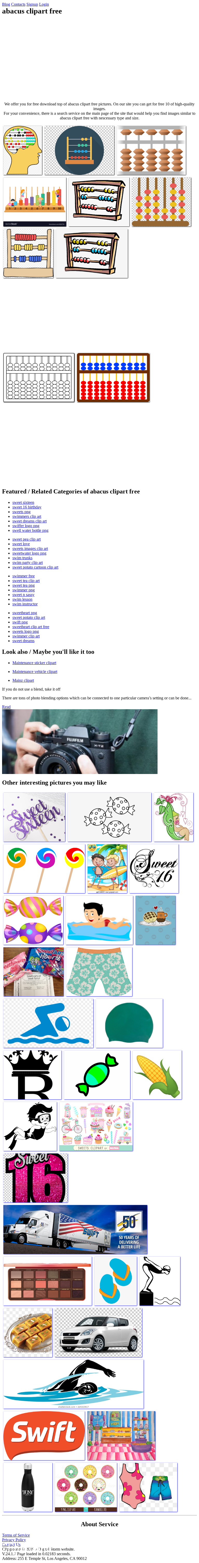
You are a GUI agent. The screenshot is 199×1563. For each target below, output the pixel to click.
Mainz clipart (23, 680)
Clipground (26, 1547)
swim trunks (22, 558)
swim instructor (25, 604)
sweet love (21, 544)
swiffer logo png (25, 526)
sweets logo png (25, 631)
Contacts (18, 4)
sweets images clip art (30, 548)
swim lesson (22, 599)
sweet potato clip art (28, 617)
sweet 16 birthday (26, 507)
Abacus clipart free (18, 168)
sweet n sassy (23, 594)
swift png (20, 622)
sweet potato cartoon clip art (35, 567)
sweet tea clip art (26, 580)
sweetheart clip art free (30, 627)
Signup (32, 4)
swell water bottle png (30, 530)
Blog (6, 4)
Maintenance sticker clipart (34, 663)
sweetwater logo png (29, 553)
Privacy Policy (14, 1540)
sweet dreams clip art (29, 521)
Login (44, 4)
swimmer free (23, 576)
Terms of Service (16, 1535)
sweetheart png (24, 613)
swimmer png (23, 590)
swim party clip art (27, 562)
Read (6, 707)
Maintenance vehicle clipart (34, 671)
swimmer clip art (26, 636)
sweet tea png (23, 585)
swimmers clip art (26, 516)
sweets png (21, 512)
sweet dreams (23, 641)
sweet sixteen (23, 502)
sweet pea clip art (26, 539)
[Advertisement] (99, 58)
